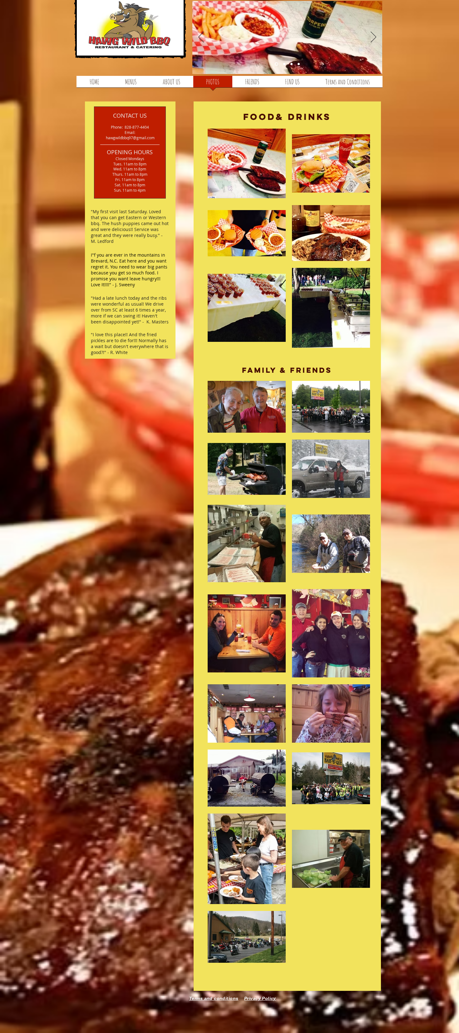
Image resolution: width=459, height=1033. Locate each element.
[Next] (373, 37)
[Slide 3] (299, 64)
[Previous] (201, 37)
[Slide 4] (276, 64)
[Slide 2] (291, 64)
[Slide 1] (284, 64)
